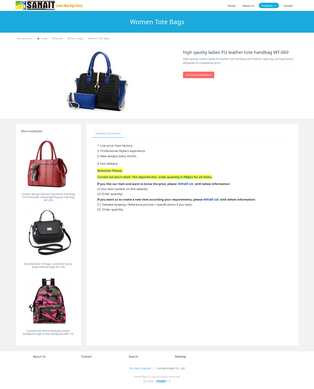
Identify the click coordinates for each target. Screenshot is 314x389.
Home (231, 5)
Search (133, 357)
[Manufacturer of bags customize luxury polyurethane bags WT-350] (48, 234)
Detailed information (108, 133)
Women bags (75, 38)
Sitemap (180, 357)
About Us (39, 357)
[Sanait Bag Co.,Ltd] (49, 5)
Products (57, 38)
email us (185, 183)
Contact (86, 357)
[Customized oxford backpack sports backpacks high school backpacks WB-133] (48, 300)
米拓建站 (161, 381)
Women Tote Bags (99, 38)
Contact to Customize (199, 75)
